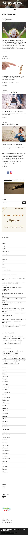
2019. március (5, 471)
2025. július (4, 395)
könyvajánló (4, 259)
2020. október (5, 432)
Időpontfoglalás (5, 494)
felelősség (20, 351)
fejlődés (4, 248)
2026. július (4, 371)
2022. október (5, 416)
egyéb (3, 246)
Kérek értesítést (8, 180)
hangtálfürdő (5, 254)
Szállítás (4, 484)
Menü (14, 9)
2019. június (4, 464)
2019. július (4, 461)
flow (4, 353)
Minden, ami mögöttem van (10, 124)
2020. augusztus (6, 437)
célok (15, 351)
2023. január (5, 410)
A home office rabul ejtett (9, 92)
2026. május (5, 376)
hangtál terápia (5, 251)
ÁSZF (3, 487)
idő (2, 256)
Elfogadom (4, 532)
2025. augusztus (6, 392)
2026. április (5, 379)
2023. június (5, 408)
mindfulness (22, 358)
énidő (23, 360)
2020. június (5, 440)
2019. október (5, 456)
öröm (17, 363)
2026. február (5, 384)
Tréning (4, 496)
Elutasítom (11, 532)
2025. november (6, 387)
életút (19, 360)
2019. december (5, 450)
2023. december (6, 397)
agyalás (4, 351)
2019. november (5, 453)
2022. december (6, 413)
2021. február (5, 421)
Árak (3, 497)
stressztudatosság (6, 270)
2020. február (5, 448)
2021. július (4, 418)
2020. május (5, 442)
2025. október (5, 389)
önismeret (12, 363)
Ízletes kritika (6, 58)
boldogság (4, 243)
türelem (14, 360)
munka (3, 262)
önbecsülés (5, 363)
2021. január (4, 424)
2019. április (4, 469)
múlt (4, 360)
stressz (3, 267)
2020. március (5, 445)
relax (3, 264)
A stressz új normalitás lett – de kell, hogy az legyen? (14, 278)
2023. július (4, 405)
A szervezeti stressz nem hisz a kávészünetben (12, 298)
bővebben (4, 51)
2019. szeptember (6, 458)
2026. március (5, 381)
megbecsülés (14, 358)
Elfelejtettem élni (7, 19)
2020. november (6, 429)
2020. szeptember (6, 434)
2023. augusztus (6, 402)
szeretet (8, 360)
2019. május (4, 466)
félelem (8, 353)
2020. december (6, 426)
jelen (14, 356)
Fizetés (3, 486)
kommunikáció (6, 358)
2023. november (6, 400)
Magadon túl (15, 3)
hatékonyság (6, 356)
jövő (18, 356)
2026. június (5, 373)
